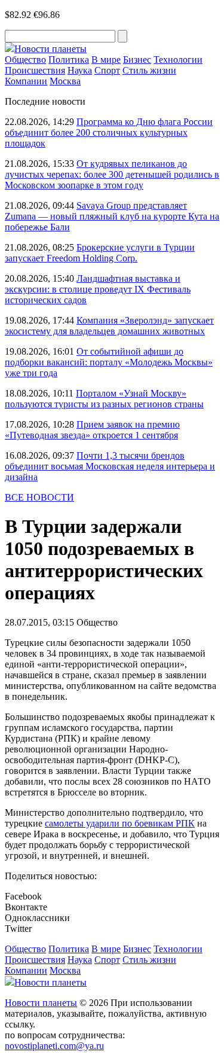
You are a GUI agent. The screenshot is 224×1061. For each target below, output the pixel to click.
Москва (65, 81)
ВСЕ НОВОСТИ (39, 497)
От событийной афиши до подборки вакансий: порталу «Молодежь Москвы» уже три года (109, 362)
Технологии (178, 59)
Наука (79, 70)
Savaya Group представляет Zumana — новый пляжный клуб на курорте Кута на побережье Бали (112, 216)
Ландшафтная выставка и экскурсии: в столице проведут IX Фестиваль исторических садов (98, 289)
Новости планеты (41, 1003)
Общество (25, 59)
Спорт (107, 70)
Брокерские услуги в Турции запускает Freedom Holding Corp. (100, 252)
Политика (68, 59)
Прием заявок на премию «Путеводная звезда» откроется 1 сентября (92, 429)
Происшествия (35, 70)
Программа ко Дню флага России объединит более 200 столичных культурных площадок (109, 132)
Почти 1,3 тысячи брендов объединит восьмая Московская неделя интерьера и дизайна (110, 466)
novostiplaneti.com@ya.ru (54, 1046)
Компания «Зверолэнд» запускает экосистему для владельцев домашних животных (109, 325)
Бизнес (137, 59)
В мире (106, 59)
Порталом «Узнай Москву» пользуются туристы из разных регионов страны (104, 398)
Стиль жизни (149, 70)
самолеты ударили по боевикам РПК (120, 823)
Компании (26, 81)
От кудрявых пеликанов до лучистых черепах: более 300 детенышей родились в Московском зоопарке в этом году (112, 174)
